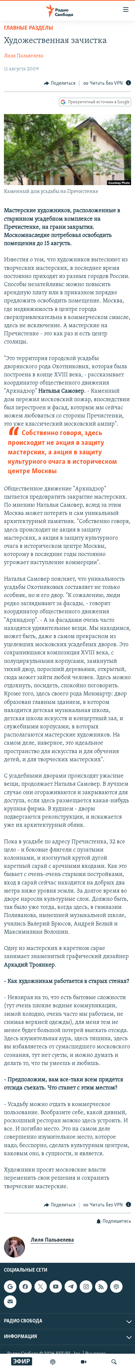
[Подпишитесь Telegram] (71, 1286)
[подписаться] (10, 1302)
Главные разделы (28, 28)
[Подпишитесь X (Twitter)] (40, 1286)
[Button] (59, 83)
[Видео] (83, 1362)
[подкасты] (53, 1362)
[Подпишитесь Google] (10, 1286)
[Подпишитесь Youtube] (55, 1286)
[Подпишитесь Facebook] (25, 1286)
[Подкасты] (116, 1286)
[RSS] (101, 1286)
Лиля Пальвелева (24, 56)
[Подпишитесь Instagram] (86, 1286)
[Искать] (114, 1362)
